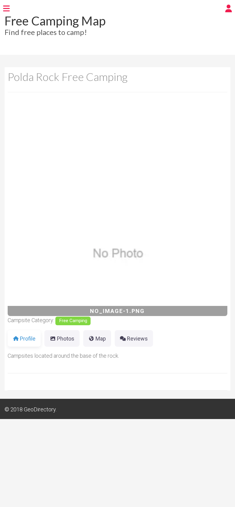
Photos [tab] (65, 338)
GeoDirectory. (40, 409)
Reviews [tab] (137, 338)
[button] (24, 254)
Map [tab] (100, 338)
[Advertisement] (117, 146)
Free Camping (73, 320)
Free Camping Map (55, 20)
